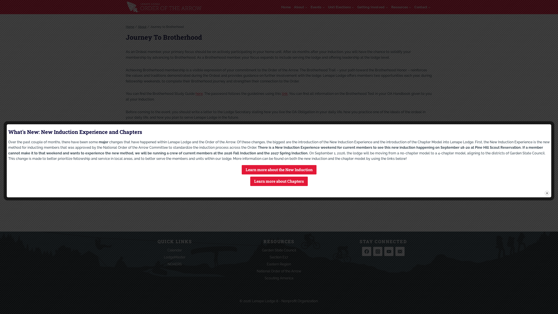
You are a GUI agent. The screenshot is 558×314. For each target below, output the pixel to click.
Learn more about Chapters (279, 181)
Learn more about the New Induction (279, 169)
